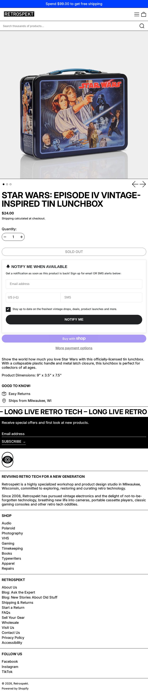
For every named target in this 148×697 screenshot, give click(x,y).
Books (7, 553)
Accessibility (12, 643)
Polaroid (8, 528)
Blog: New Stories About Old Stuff (29, 597)
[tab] (3, 184)
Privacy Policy (13, 638)
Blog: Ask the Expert (18, 592)
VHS (5, 538)
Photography (12, 533)
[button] (143, 14)
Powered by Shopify (15, 688)
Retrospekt (20, 683)
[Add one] (21, 237)
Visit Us (8, 628)
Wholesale (10, 623)
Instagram (10, 667)
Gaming (8, 543)
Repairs (8, 568)
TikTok (7, 672)
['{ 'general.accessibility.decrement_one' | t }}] (5, 237)
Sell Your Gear (13, 618)
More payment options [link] (74, 348)
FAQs (6, 613)
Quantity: (9, 229)
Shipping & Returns (17, 602)
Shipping (8, 218)
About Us (9, 587)
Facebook (10, 661)
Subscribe (11, 441)
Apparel (8, 563)
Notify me (74, 319)
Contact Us (11, 633)
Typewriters (11, 558)
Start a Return (13, 607)
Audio (6, 523)
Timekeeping (12, 548)
